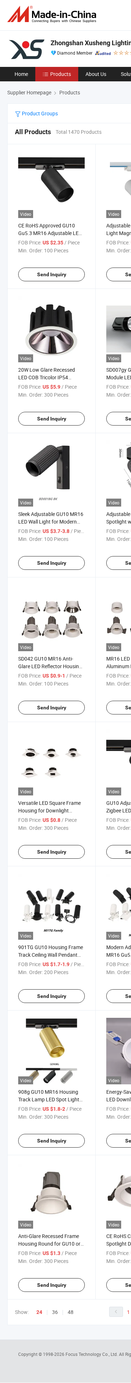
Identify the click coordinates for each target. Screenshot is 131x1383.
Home (21, 74)
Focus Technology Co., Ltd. (92, 1354)
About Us (96, 74)
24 (39, 1312)
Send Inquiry (51, 274)
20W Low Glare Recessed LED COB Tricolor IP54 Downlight (46, 377)
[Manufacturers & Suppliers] (53, 14)
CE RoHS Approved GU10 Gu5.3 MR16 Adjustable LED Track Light (50, 233)
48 (71, 1312)
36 (55, 1312)
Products (60, 74)
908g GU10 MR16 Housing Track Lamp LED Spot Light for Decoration (48, 1099)
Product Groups (39, 113)
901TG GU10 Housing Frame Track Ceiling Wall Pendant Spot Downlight (50, 955)
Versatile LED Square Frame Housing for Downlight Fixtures (49, 810)
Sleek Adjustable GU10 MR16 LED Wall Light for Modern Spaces (50, 522)
